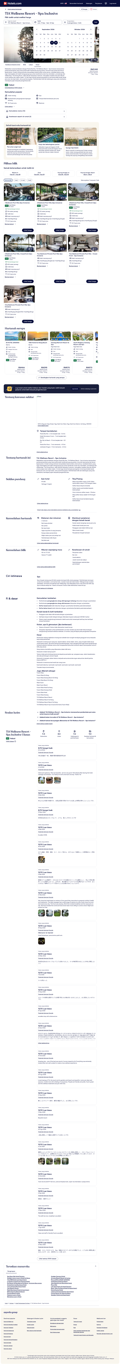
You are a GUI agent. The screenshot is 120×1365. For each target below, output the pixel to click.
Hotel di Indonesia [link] (9, 1330)
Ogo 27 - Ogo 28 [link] (15, 174)
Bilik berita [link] (53, 1326)
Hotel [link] (6, 1303)
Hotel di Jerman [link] (8, 1345)
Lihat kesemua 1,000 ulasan (13, 88)
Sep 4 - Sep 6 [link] (88, 174)
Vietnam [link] (11, 1303)
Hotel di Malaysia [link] (8, 1321)
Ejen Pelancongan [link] (55, 1332)
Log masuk (113, 3)
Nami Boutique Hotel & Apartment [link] (18, 1290)
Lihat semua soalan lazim (44, 723)
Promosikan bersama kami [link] (57, 1329)
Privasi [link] (75, 1324)
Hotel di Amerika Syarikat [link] (11, 1324)
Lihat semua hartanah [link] (15, 9)
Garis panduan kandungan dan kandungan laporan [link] (82, 1331)
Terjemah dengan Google (45, 752)
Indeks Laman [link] (100, 1330)
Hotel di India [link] (7, 1342)
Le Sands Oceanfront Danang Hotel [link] (18, 1281)
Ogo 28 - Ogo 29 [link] (39, 174)
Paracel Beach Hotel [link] (13, 1293)
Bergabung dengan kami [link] (57, 1323)
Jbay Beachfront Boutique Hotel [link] (61, 1283)
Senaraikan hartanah (76, 3)
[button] (40, 39)
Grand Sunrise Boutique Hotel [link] (17, 1285)
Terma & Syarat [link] (78, 1321)
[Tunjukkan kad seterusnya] (97, 352)
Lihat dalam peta (43, 425)
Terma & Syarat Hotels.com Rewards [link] (83, 1335)
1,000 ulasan (10, 741)
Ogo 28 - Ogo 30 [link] (63, 174)
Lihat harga (28, 230)
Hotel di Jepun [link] (8, 1348)
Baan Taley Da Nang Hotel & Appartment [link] (64, 1288)
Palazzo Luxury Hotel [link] (14, 1295)
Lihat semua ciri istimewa (45, 588)
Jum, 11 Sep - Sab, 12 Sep (45, 23)
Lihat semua (9, 106)
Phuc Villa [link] (54, 1285)
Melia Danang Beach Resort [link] (16, 1291)
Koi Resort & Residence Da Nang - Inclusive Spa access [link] (24, 1283)
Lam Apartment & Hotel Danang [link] (61, 1286)
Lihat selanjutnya (42, 452)
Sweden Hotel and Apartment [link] (60, 1295)
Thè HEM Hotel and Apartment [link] (17, 1280)
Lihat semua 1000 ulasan (47, 1259)
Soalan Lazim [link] (30, 1324)
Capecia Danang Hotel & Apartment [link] (62, 1291)
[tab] (11, 1271)
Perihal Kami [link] (100, 1321)
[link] (93, 9)
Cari (95, 22)
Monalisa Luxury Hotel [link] (14, 1297)
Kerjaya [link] (99, 1324)
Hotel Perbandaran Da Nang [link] (22, 1303)
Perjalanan (98, 3)
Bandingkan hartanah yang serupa (52, 377)
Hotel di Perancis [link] (8, 1333)
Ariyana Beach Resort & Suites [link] (60, 1278)
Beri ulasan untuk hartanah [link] (34, 1330)
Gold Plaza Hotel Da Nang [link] (59, 1281)
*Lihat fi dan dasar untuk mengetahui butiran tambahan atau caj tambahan (58, 510)
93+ (94, 60)
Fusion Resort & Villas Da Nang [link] (60, 1293)
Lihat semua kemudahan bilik (46, 567)
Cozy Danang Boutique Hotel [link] (16, 1286)
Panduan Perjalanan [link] (102, 1327)
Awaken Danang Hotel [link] (58, 1276)
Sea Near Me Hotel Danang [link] (15, 1276)
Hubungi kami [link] (30, 1327)
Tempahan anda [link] (31, 1321)
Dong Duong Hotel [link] (57, 1290)
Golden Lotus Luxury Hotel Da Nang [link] (18, 1278)
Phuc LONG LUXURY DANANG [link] (60, 1280)
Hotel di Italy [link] (7, 1336)
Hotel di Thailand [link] (8, 1327)
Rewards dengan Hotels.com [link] (104, 1333)
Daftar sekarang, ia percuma (88, 388)
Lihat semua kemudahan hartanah (48, 543)
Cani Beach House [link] (13, 1288)
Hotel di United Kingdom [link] (10, 1339)
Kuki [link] (75, 1327)
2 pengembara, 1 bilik (74, 23)
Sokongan (89, 3)
